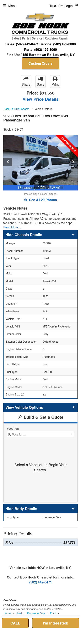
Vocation (13, 428)
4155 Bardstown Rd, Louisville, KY (48, 54)
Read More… (12, 227)
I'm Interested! (55, 623)
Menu (12, 5)
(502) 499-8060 (45, 49)
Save (40, 84)
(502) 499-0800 (64, 44)
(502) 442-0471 (27, 44)
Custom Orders (40, 63)
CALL (15, 623)
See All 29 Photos (42, 199)
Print (55, 84)
